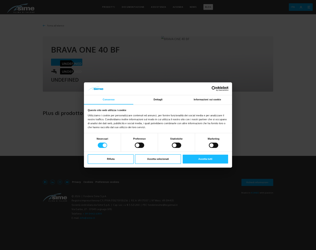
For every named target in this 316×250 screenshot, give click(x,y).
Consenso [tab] (109, 99)
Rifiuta (111, 159)
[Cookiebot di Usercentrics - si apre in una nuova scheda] (214, 88)
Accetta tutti (205, 159)
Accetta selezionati (158, 159)
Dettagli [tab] (158, 99)
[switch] (139, 145)
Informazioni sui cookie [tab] (207, 99)
